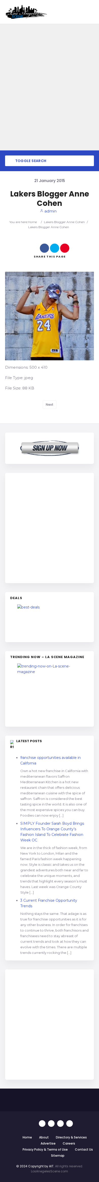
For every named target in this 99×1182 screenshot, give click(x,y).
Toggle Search (30, 160)
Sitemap (57, 1155)
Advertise (48, 1143)
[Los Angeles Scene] (26, 12)
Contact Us (84, 1149)
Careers (69, 1143)
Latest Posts (29, 741)
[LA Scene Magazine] (49, 692)
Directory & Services (71, 1137)
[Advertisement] (49, 527)
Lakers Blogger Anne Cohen (64, 222)
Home (32, 222)
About (44, 1137)
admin (50, 211)
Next (49, 404)
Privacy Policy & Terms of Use (45, 1149)
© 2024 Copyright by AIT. (35, 1166)
